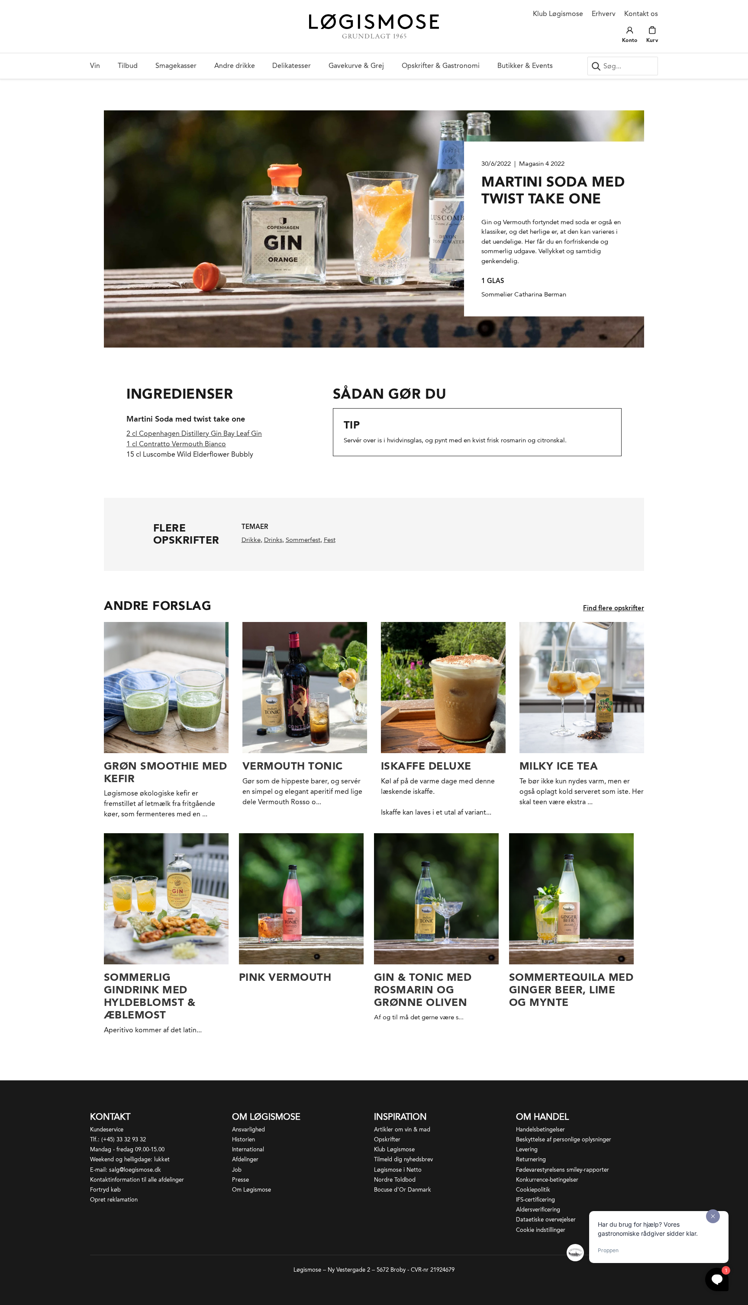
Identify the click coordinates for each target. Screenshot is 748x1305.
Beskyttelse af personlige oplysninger (563, 1139)
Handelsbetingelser (540, 1129)
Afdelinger (245, 1159)
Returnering (531, 1159)
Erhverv (604, 14)
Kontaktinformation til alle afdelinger (137, 1179)
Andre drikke (234, 65)
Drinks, (274, 540)
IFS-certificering (535, 1199)
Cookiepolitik (533, 1189)
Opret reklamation (114, 1199)
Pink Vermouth (285, 977)
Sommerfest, (304, 540)
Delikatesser (291, 65)
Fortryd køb (105, 1189)
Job (237, 1169)
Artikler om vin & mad (402, 1129)
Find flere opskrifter (613, 608)
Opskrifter (387, 1139)
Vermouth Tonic (292, 766)
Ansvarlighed (248, 1129)
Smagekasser (176, 65)
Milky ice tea (558, 766)
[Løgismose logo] (374, 26)
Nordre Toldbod (395, 1179)
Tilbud (128, 65)
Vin (95, 65)
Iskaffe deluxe (426, 766)
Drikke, (252, 540)
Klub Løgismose (558, 14)
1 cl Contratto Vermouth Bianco (176, 444)
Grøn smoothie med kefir (165, 772)
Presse (240, 1179)
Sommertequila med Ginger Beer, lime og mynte (571, 990)
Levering (527, 1149)
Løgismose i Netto (398, 1169)
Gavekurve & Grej (356, 65)
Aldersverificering (538, 1209)
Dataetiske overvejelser (546, 1219)
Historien (243, 1139)
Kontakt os (641, 14)
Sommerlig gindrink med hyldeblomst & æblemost (149, 996)
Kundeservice (106, 1129)
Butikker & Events (525, 65)
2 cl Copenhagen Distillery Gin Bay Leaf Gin (194, 433)
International (248, 1149)
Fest (329, 540)
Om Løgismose (251, 1189)
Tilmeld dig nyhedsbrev (403, 1159)
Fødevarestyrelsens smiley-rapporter (562, 1169)
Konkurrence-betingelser (547, 1179)
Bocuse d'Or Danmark (402, 1189)
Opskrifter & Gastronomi (441, 65)
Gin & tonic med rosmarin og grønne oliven (422, 990)
